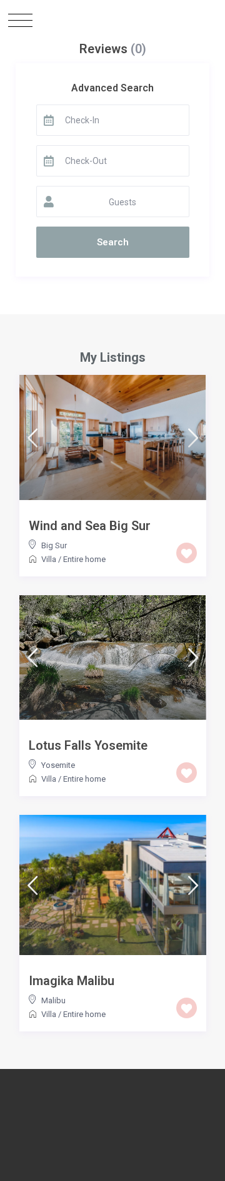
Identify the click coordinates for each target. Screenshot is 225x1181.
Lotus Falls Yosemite (88, 745)
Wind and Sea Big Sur (90, 526)
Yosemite (58, 765)
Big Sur (54, 545)
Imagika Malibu (71, 981)
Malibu (53, 1000)
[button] (20, 20)
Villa (48, 559)
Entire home (84, 559)
